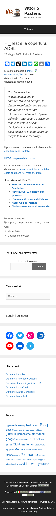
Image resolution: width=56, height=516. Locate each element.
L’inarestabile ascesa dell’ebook (30, 199)
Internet (29, 222)
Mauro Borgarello (29, 502)
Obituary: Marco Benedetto (20, 392)
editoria (39, 430)
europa (20, 222)
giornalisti (38, 434)
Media (19, 449)
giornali (11, 434)
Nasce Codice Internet (24, 202)
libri (12, 450)
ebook (32, 430)
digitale (11, 222)
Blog (44, 424)
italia (37, 222)
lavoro (41, 444)
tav (43, 459)
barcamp (21, 426)
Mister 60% (14, 231)
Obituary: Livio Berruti (17, 374)
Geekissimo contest (18, 235)
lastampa (32, 444)
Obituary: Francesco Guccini (21, 378)
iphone (9, 445)
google (10, 439)
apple (8, 425)
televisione (10, 464)
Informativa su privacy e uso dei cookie (20, 508)
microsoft (27, 450)
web (6, 227)
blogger (9, 429)
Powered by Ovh (47, 502)
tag (40, 459)
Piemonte (29, 454)
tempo (18, 464)
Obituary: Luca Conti (17, 387)
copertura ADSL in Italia (17, 151)
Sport (35, 459)
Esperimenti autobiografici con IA (23, 383)
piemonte (42, 455)
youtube (43, 464)
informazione (22, 439)
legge (8, 449)
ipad (42, 439)
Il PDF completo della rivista (19, 158)
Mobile (41, 450)
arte (15, 425)
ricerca (18, 460)
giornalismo (24, 433)
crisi (20, 430)
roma (24, 459)
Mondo (45, 222)
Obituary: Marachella (17, 396)
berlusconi (32, 425)
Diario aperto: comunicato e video (31, 206)
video (26, 464)
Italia (23, 445)
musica (17, 455)
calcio (16, 430)
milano (34, 449)
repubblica (10, 459)
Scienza (29, 459)
